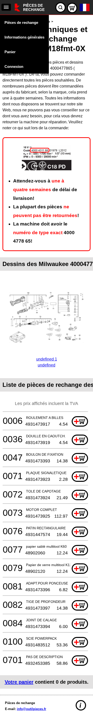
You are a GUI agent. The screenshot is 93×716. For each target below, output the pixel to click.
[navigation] (6, 7)
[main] (46, 354)
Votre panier (19, 682)
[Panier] (72, 8)
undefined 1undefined (46, 362)
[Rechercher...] (60, 7)
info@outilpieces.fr (31, 709)
